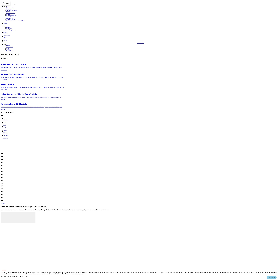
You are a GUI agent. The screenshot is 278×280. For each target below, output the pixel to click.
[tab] (139, 116)
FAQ (2, 238)
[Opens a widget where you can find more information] (272, 277)
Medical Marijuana (6, 256)
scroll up (2, 203)
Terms (2, 245)
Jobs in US (3, 248)
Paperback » (9, 28)
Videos (5, 40)
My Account (4, 224)
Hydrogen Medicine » (11, 15)
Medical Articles (10, 7)
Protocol (5, 23)
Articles (3, 226)
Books (2, 236)
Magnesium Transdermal (7, 249)
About (4, 37)
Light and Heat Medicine (7, 268)
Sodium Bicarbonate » (11, 10)
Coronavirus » (9, 16)
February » (5, 135)
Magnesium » (9, 9)
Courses (5, 32)
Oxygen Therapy (5, 259)
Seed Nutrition (4, 266)
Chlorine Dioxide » (10, 13)
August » (5, 119)
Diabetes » (8, 14)
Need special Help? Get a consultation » (15, 20)
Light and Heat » (10, 18)
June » (4, 125)
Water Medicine (5, 264)
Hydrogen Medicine (6, 261)
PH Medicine (4, 252)
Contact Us (3, 241)
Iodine (2, 254)
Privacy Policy (4, 243)
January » (5, 138)
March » (5, 132)
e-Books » (8, 27)
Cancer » (8, 11)
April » (5, 130)
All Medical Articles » (11, 19)
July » (4, 122)
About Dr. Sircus (5, 231)
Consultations (6, 35)
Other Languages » (10, 30)
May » (4, 127)
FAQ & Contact (140, 43)
